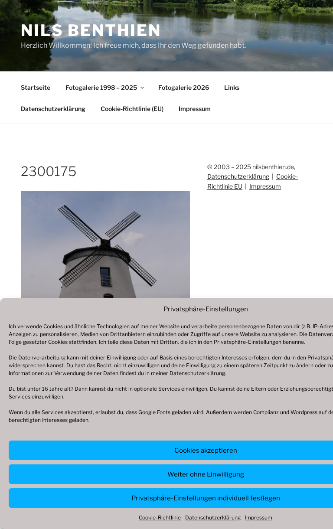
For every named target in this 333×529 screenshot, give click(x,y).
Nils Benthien (91, 30)
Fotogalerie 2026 (183, 87)
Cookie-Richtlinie (160, 517)
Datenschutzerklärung (197, 373)
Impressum (258, 517)
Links (231, 87)
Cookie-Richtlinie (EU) (132, 108)
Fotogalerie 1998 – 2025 (101, 87)
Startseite (35, 87)
